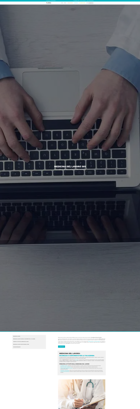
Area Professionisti (90, 0)
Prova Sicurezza (83, 0)
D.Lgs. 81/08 (76, 359)
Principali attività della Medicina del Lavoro (21, 341)
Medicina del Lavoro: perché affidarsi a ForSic (21, 344)
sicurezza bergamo (97, 341)
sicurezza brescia (90, 341)
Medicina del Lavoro (16, 336)
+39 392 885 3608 (52, 0)
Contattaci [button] (61, 346)
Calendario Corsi (76, 0)
